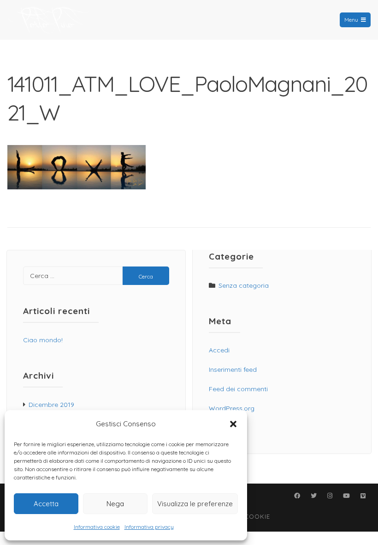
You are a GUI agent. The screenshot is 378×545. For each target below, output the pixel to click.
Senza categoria (244, 285)
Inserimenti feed (233, 369)
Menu (351, 19)
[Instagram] (329, 495)
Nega (115, 503)
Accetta (46, 503)
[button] (233, 424)
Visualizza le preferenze (195, 503)
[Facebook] (297, 495)
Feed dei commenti (238, 389)
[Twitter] (313, 495)
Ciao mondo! (43, 340)
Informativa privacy (149, 526)
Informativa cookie (97, 526)
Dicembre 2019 (51, 404)
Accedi (219, 350)
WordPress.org (231, 408)
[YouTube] (346, 495)
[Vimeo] (362, 495)
